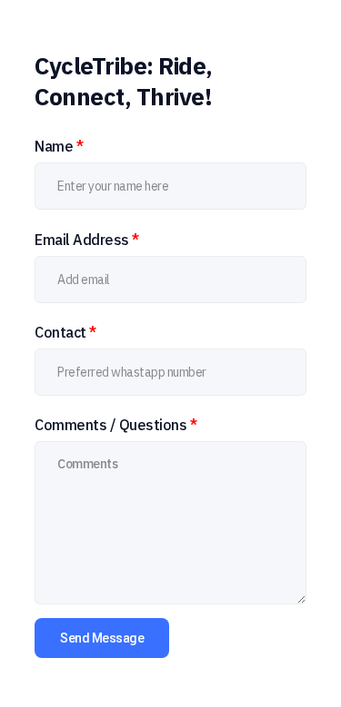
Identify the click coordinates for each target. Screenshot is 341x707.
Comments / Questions (115, 425)
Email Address (87, 240)
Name (59, 146)
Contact (65, 332)
